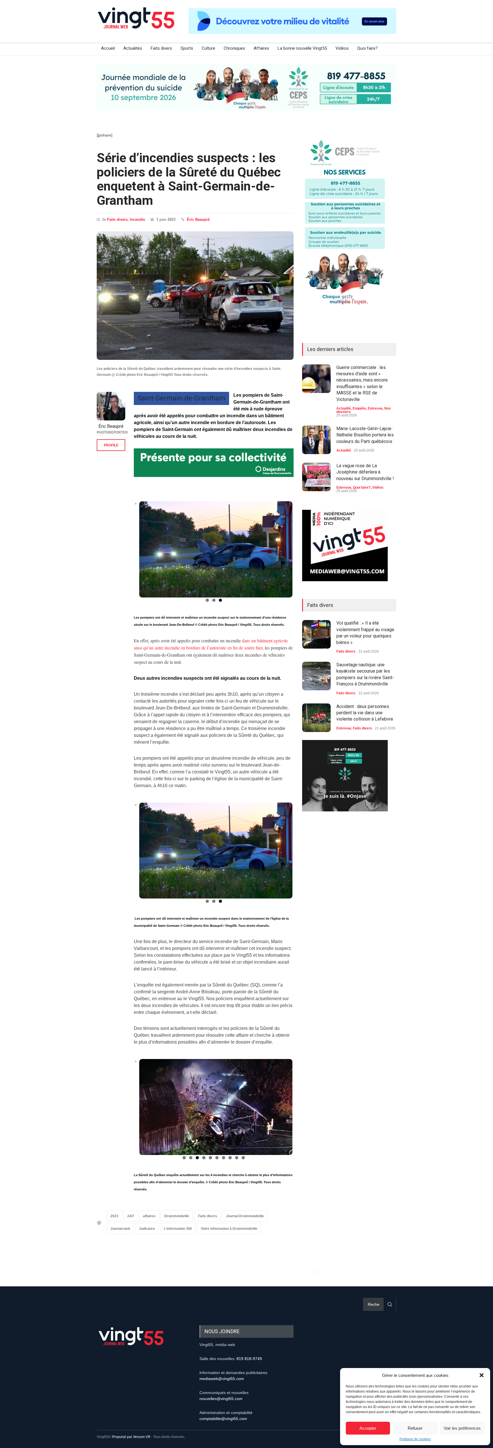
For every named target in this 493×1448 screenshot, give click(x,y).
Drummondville (176, 1216)
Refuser (415, 1428)
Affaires (261, 48)
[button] (481, 1375)
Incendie (137, 219)
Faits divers (161, 48)
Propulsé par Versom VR (131, 1437)
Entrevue (375, 408)
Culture (208, 48)
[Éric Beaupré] (111, 406)
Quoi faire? (367, 48)
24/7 (130, 1216)
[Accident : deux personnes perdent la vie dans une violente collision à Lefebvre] (316, 717)
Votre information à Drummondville (229, 1229)
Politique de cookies (415, 1439)
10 (243, 1158)
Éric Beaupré (198, 219)
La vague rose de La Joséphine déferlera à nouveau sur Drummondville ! (365, 472)
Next (302, 853)
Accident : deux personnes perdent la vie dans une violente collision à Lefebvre (364, 713)
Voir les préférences (462, 1428)
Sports (187, 48)
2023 (114, 1216)
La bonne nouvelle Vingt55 (302, 48)
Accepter (367, 1428)
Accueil (108, 48)
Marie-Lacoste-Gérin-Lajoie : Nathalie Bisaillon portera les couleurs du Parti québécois (365, 435)
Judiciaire (147, 1229)
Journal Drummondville (245, 1216)
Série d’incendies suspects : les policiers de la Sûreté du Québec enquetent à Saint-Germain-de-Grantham (189, 179)
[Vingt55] (137, 24)
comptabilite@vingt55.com (223, 1419)
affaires (149, 1216)
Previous (126, 853)
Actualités (132, 48)
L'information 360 (178, 1229)
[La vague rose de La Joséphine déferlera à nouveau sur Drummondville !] (316, 477)
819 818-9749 (249, 1359)
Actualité (343, 408)
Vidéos (342, 48)
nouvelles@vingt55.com (221, 1399)
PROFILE (111, 445)
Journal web (120, 1229)
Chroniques (234, 48)
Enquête (359, 408)
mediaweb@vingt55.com (221, 1379)
